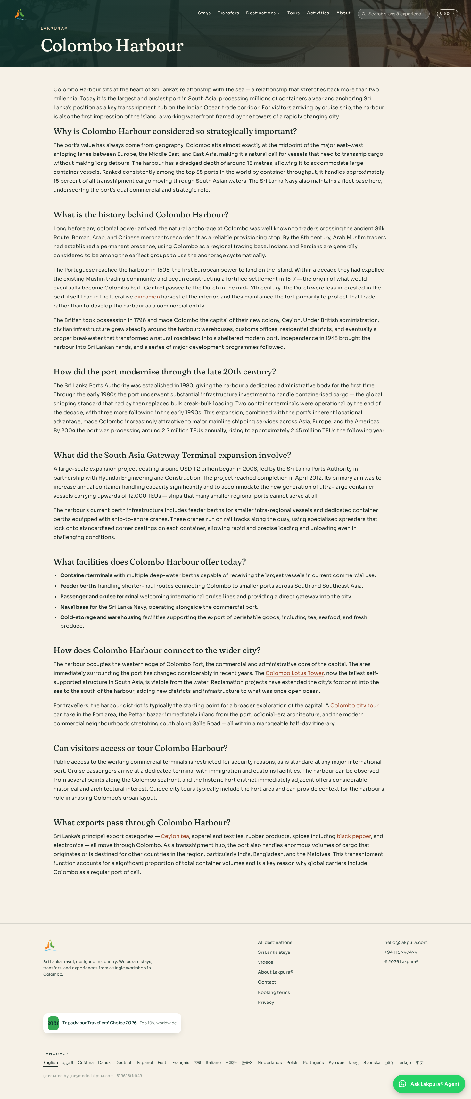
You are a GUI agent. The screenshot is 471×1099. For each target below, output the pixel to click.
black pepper (354, 836)
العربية (67, 1062)
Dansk (104, 1062)
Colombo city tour (354, 705)
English (50, 1062)
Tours (293, 13)
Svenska (371, 1062)
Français (180, 1062)
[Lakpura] (20, 14)
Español (145, 1062)
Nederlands (270, 1062)
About (343, 13)
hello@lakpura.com (406, 942)
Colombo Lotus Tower (295, 673)
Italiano (213, 1062)
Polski (292, 1062)
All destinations (275, 942)
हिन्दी (197, 1062)
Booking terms (274, 992)
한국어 (247, 1062)
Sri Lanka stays (274, 952)
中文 (420, 1062)
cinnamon (147, 296)
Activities (318, 13)
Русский (336, 1062)
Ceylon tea (175, 836)
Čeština (86, 1062)
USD (447, 13)
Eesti (163, 1062)
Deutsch (124, 1062)
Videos (265, 962)
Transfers (228, 13)
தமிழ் (389, 1062)
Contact (267, 982)
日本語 (231, 1062)
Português (313, 1062)
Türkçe (404, 1062)
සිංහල (354, 1062)
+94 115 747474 (400, 952)
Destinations (263, 13)
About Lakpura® (275, 972)
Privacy (266, 1002)
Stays (204, 13)
